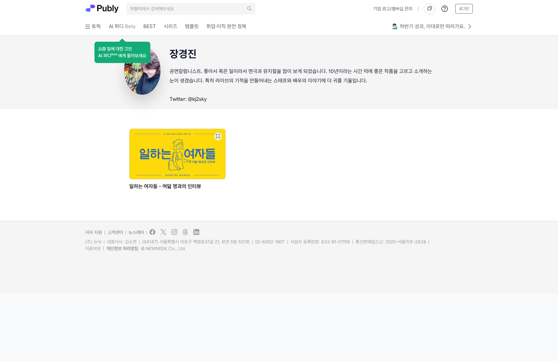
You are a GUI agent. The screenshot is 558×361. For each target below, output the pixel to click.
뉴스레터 (136, 232)
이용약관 (93, 248)
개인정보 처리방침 (122, 248)
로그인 (464, 8)
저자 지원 (93, 232)
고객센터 (115, 232)
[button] (122, 52)
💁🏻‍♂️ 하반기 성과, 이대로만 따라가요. (428, 26)
